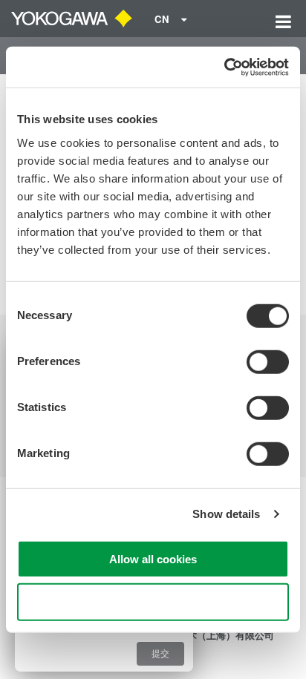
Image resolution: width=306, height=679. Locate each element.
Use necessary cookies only (153, 602)
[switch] (268, 361)
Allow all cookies (153, 558)
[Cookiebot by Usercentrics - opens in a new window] (224, 66)
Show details (226, 514)
